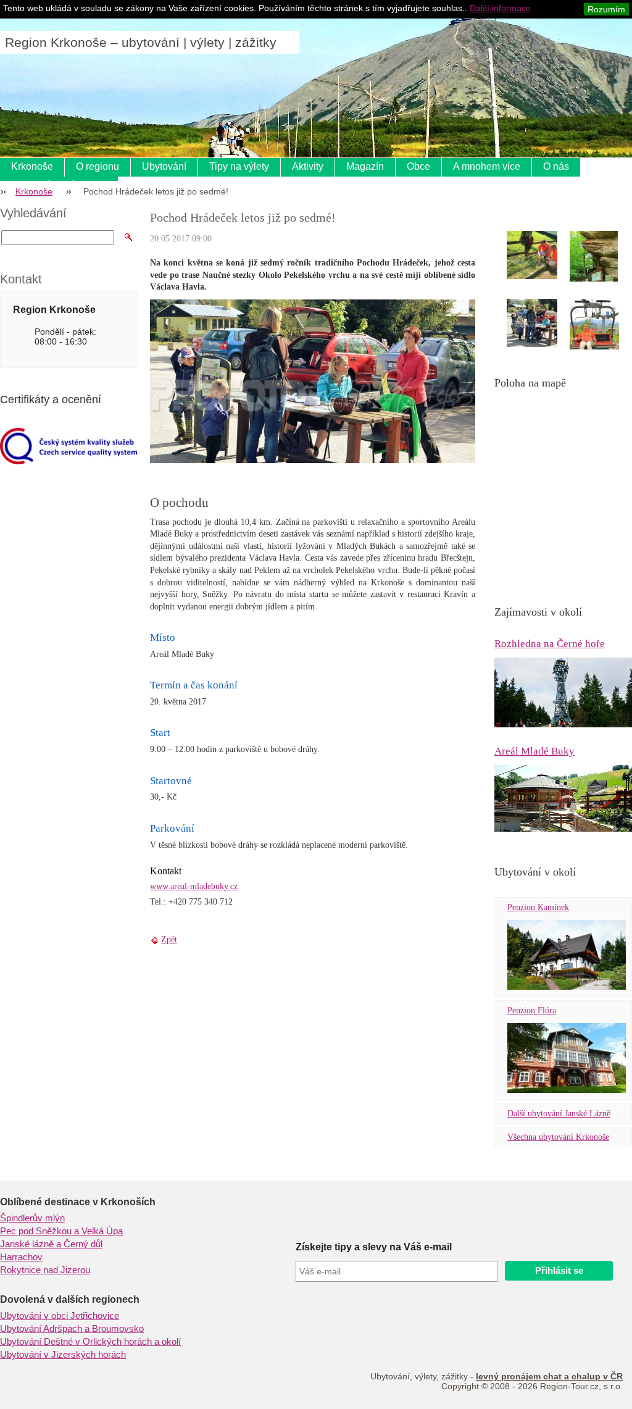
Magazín (365, 166)
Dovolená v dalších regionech (69, 1299)
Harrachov (21, 1257)
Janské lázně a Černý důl (51, 1244)
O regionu (97, 166)
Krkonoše (32, 166)
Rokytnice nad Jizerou (45, 1270)
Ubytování (164, 166)
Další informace (500, 8)
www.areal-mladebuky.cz (194, 886)
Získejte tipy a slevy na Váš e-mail (374, 1247)
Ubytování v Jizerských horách (63, 1355)
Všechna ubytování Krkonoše (558, 1137)
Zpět (169, 939)
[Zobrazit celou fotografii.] (543, 255)
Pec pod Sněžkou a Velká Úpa (61, 1231)
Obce (418, 166)
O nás (556, 166)
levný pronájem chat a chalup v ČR (549, 1376)
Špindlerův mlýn (32, 1218)
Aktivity (307, 166)
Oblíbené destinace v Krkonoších (78, 1202)
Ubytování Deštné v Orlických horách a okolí (90, 1342)
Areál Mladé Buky (534, 751)
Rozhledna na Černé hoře (549, 644)
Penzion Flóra (531, 1010)
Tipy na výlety (239, 166)
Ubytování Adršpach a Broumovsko (72, 1329)
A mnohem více (486, 166)
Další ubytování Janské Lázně (558, 1113)
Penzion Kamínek (538, 907)
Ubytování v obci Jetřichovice (59, 1316)
